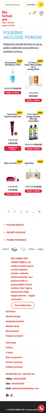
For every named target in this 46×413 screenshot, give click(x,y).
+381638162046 (19, 378)
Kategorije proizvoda (15, 321)
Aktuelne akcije (12, 326)
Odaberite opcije (12, 148)
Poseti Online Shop (23, 305)
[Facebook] (7, 396)
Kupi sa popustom (14, 357)
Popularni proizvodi (14, 335)
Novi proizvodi (12, 331)
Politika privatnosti (14, 366)
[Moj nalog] (30, 13)
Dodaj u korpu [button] (12, 92)
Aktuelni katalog (13, 316)
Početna (9, 347)
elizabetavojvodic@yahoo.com (25, 388)
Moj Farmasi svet (7, 16)
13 (39, 211)
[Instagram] (11, 396)
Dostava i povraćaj (14, 362)
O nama (9, 352)
